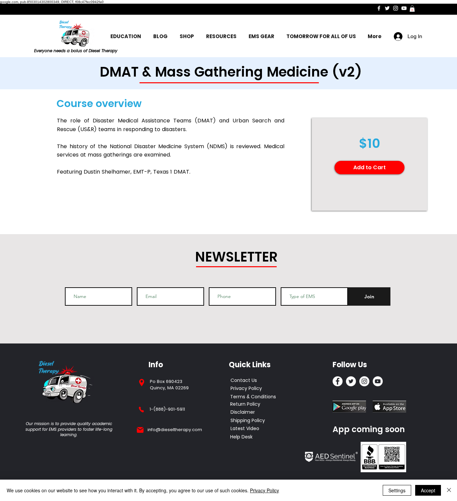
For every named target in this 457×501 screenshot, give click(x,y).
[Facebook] (379, 8)
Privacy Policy (264, 490)
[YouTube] (404, 8)
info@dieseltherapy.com (175, 429)
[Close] (449, 490)
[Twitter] (387, 8)
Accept (428, 490)
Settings (396, 490)
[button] (412, 8)
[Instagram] (395, 8)
